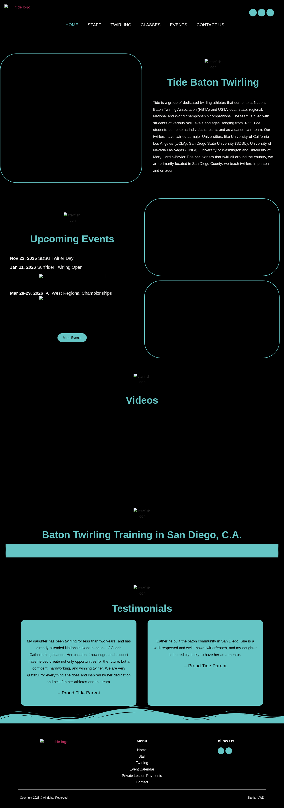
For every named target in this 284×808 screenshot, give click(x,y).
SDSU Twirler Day (41, 258)
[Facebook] (253, 12)
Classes (151, 24)
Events (178, 24)
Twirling (120, 24)
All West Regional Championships (61, 293)
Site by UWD (255, 797)
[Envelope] (270, 12)
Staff (94, 24)
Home (71, 24)
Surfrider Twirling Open (46, 267)
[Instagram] (261, 12)
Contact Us (210, 24)
